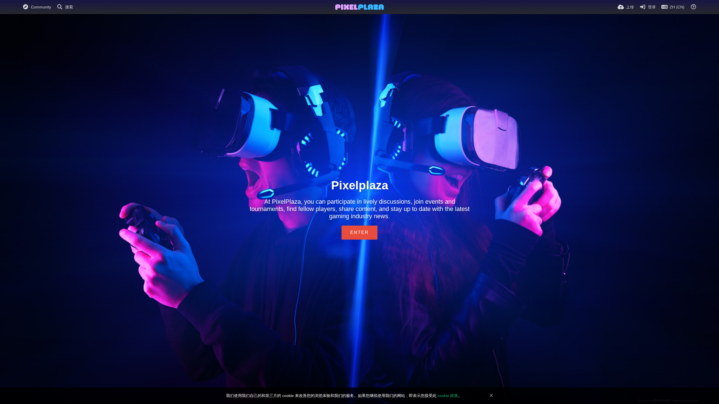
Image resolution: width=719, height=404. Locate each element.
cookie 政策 (448, 395)
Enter (359, 232)
